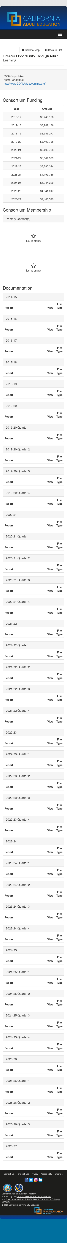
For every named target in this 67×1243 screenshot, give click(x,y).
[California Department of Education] (7, 1187)
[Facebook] (27, 1179)
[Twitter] (31, 1179)
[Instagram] (36, 1179)
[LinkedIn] (40, 1179)
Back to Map (32, 50)
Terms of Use (23, 1174)
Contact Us (9, 1174)
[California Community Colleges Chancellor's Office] (19, 1187)
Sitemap (59, 1174)
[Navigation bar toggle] (60, 34)
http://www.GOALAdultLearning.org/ (25, 83)
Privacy (35, 1174)
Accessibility (46, 1174)
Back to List (54, 50)
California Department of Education (34, 1196)
